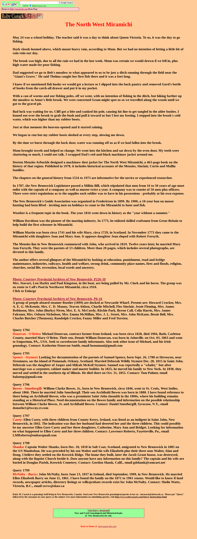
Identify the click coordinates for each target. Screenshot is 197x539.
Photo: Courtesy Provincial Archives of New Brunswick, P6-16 (57, 299)
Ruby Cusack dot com (19, 9)
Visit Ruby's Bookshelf (99, 510)
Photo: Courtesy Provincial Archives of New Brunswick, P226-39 (59, 279)
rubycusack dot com (107, 526)
